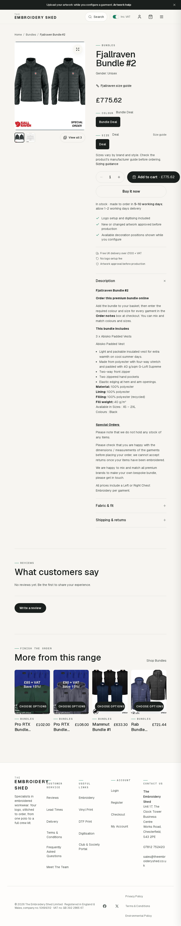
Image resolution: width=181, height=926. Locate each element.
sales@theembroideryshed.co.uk (154, 861)
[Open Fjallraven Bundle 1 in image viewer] (50, 86)
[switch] (123, 17)
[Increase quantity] (119, 177)
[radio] (19, 137)
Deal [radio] (102, 144)
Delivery (52, 822)
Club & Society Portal (89, 847)
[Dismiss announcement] (174, 5)
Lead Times (55, 810)
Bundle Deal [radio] (108, 122)
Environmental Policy (138, 916)
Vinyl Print (86, 810)
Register (117, 803)
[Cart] (150, 17)
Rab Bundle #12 (138, 727)
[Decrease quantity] (101, 177)
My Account (119, 826)
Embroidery (87, 798)
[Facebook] (104, 906)
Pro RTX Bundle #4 (61, 727)
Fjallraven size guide (116, 86)
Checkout (118, 814)
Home (18, 34)
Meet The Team (58, 867)
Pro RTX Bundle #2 (22, 727)
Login (115, 791)
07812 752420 (154, 847)
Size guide (159, 134)
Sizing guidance (107, 164)
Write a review (30, 608)
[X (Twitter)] (117, 906)
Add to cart (156, 177)
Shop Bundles (156, 661)
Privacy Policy (134, 896)
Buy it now (131, 191)
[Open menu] (161, 17)
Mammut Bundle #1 (101, 727)
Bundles (31, 34)
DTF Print (85, 822)
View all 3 (75, 137)
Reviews (53, 798)
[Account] (139, 17)
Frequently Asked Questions (54, 851)
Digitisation (86, 833)
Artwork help (122, 5)
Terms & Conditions (54, 835)
